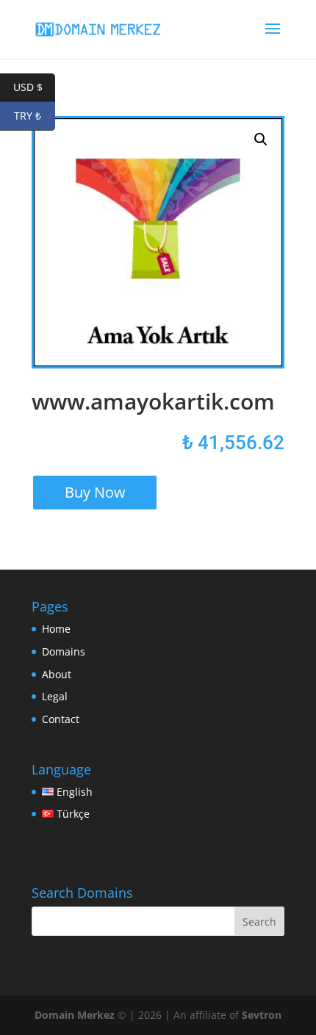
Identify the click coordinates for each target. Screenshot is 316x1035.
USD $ (34, 87)
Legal (55, 696)
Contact (60, 719)
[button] (261, 139)
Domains (63, 651)
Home (56, 629)
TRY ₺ (34, 116)
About (56, 674)
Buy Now (95, 492)
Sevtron (261, 1015)
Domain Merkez (75, 1015)
